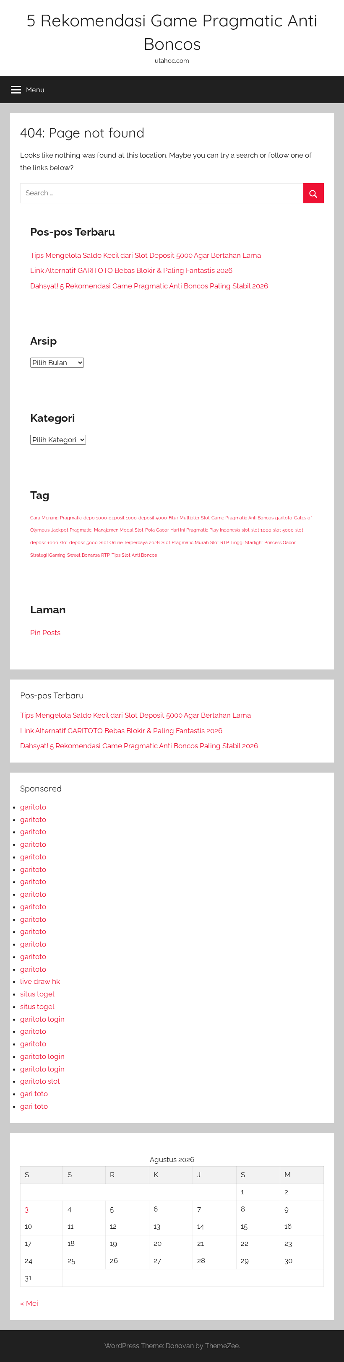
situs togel (37, 994)
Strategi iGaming (47, 555)
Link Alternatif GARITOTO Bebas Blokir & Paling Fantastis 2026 (131, 270)
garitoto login (42, 1019)
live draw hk (40, 981)
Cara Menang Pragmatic (56, 517)
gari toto (34, 1094)
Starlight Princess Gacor (270, 542)
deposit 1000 (123, 517)
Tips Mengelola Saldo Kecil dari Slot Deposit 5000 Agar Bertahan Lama (145, 255)
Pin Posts (45, 632)
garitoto (283, 517)
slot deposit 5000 (79, 542)
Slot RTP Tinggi (226, 542)
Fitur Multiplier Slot (189, 517)
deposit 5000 (152, 517)
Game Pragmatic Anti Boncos (242, 517)
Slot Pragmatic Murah (185, 542)
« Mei (29, 1303)
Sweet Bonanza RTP (88, 555)
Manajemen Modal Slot (118, 529)
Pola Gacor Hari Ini (165, 529)
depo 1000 (95, 517)
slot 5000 (283, 529)
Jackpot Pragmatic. (71, 529)
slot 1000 (261, 529)
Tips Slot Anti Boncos (134, 555)
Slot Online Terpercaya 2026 (129, 542)
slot (246, 529)
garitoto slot (40, 1081)
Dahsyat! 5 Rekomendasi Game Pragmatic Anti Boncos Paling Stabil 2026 (149, 286)
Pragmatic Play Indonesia (213, 529)
